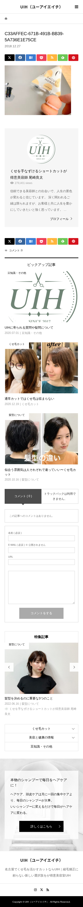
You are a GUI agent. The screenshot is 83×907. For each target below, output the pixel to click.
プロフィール (59, 219)
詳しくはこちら (41, 826)
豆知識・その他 (41, 746)
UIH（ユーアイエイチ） (41, 6)
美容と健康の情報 (41, 737)
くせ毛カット (41, 728)
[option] (42, 680)
